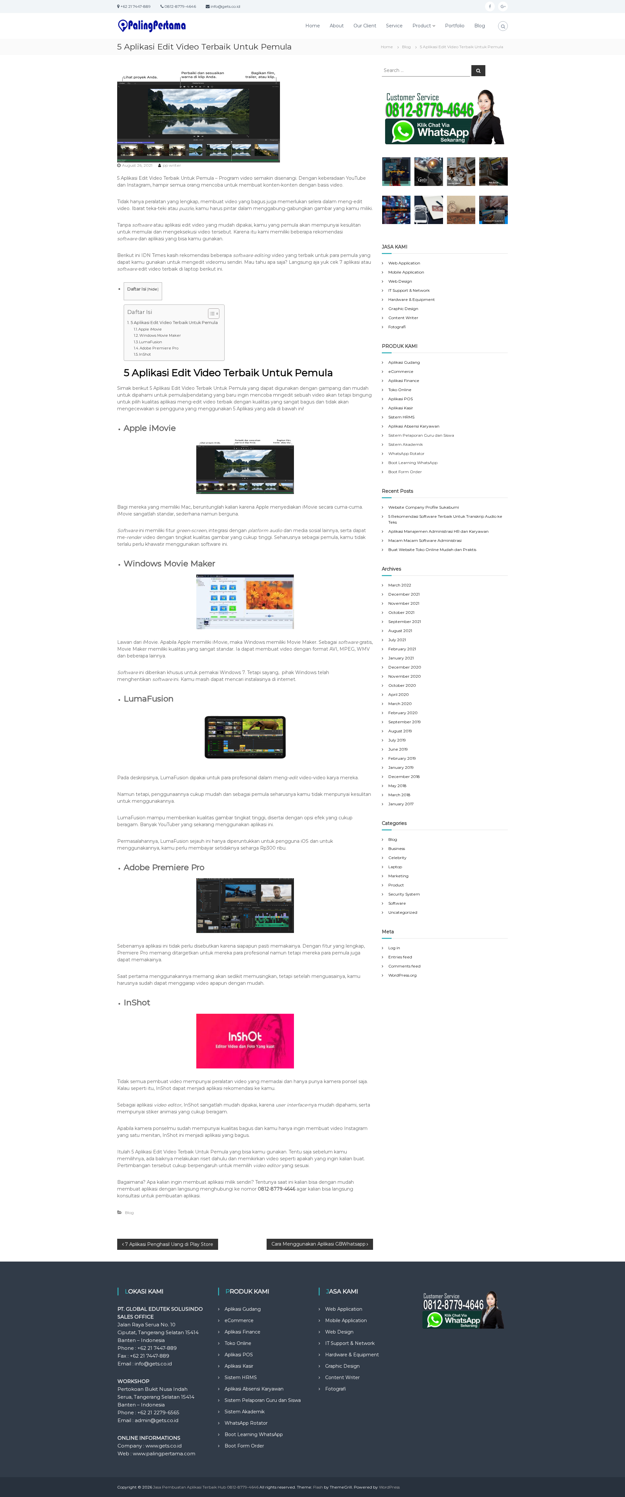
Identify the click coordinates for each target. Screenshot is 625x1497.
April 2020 (398, 694)
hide (152, 289)
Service (394, 26)
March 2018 (399, 794)
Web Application (404, 263)
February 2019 (402, 758)
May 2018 (397, 785)
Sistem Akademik (245, 1412)
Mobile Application (406, 272)
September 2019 (404, 721)
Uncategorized (402, 912)
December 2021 (404, 594)
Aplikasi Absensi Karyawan (413, 426)
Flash (318, 1487)
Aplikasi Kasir (400, 407)
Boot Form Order (244, 1446)
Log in (394, 947)
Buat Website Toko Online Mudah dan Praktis (432, 549)
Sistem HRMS (401, 417)
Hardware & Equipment (411, 299)
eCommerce (400, 371)
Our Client (365, 26)
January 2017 (401, 803)
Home (312, 26)
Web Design (400, 281)
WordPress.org (402, 975)
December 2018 (404, 776)
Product (421, 26)
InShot (145, 354)
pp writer (172, 165)
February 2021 (402, 648)
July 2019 (397, 740)
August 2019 (400, 730)
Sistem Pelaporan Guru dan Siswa (263, 1400)
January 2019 (401, 767)
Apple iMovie (150, 329)
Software (397, 903)
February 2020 (403, 712)
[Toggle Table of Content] (210, 313)
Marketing (398, 875)
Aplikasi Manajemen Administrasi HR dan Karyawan (438, 531)
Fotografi (397, 326)
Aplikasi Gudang (404, 362)
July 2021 (397, 639)
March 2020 (400, 703)
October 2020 (402, 685)
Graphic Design (403, 308)
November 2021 (403, 603)
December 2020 (404, 667)
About (337, 26)
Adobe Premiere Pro (159, 348)
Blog (479, 26)
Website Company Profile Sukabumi (423, 507)
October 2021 (401, 612)
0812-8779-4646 (276, 1189)
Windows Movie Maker (160, 335)
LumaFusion (150, 342)
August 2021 (400, 630)
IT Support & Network (409, 290)
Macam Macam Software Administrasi (425, 540)
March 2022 (399, 585)
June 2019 (398, 749)
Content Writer (403, 317)
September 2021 (404, 621)
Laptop (395, 866)
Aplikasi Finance (403, 380)
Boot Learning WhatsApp (254, 1434)
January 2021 (401, 658)
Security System (404, 894)
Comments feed (404, 966)
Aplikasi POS (400, 398)
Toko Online (399, 389)
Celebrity (397, 857)
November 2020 (404, 676)
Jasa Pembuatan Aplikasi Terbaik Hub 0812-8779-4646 (205, 1487)
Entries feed (400, 956)
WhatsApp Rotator (246, 1423)
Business (396, 848)
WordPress (389, 1487)
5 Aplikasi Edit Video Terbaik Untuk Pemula (174, 322)
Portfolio (455, 26)
